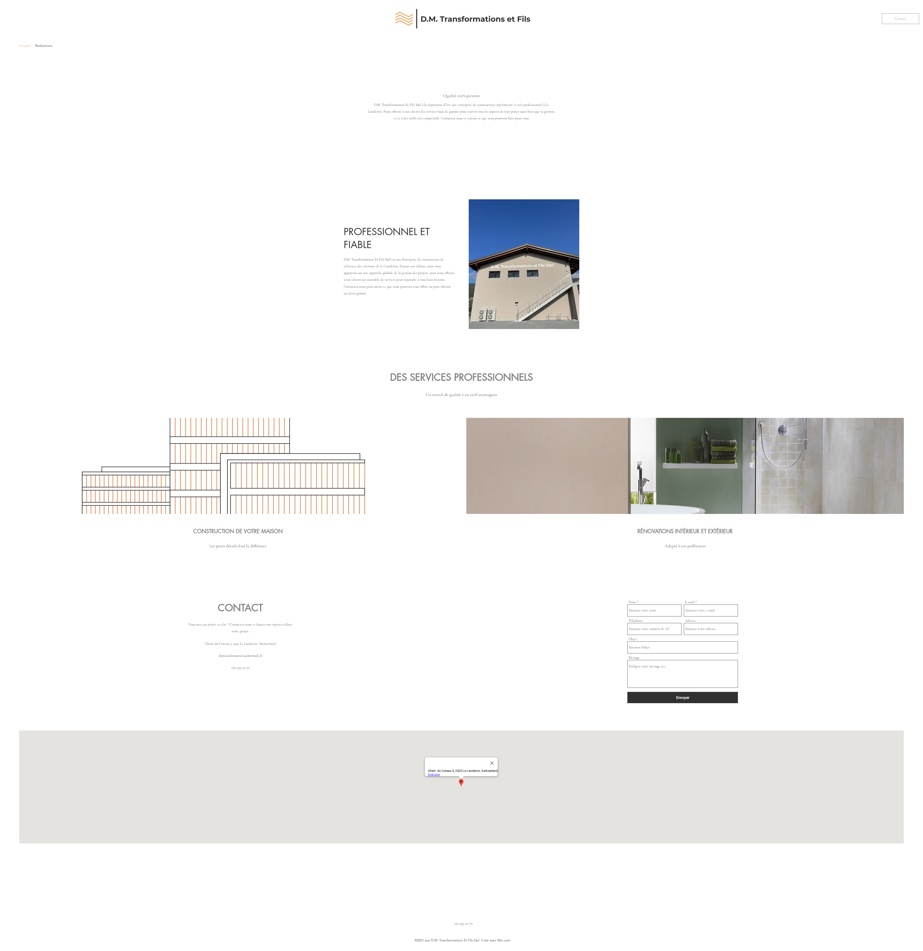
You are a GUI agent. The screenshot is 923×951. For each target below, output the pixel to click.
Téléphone (636, 620)
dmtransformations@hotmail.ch (240, 655)
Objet (633, 639)
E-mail (689, 602)
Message (634, 657)
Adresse (690, 620)
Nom (632, 602)
